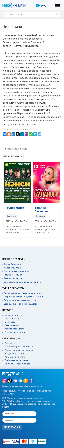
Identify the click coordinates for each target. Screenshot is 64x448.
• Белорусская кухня (12, 278)
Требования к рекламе (16, 360)
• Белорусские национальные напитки (21, 281)
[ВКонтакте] (5, 134)
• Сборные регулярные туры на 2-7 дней (22, 296)
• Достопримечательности (15, 271)
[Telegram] (39, 134)
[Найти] (57, 14)
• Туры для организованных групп (19, 300)
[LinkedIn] (22, 134)
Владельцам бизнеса (15, 353)
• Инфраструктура (11, 267)
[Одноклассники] (9, 134)
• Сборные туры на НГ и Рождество (19, 303)
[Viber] (26, 134)
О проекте (10, 343)
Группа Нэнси (15, 207)
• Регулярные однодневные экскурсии (21, 293)
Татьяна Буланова (41, 209)
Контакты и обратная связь (19, 363)
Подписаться (12, 427)
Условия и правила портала (19, 346)
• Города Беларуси (11, 264)
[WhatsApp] (31, 134)
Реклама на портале (15, 356)
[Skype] (35, 134)
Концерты (11, 216)
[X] (18, 134)
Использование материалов (19, 350)
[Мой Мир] (13, 134)
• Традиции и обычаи (12, 274)
